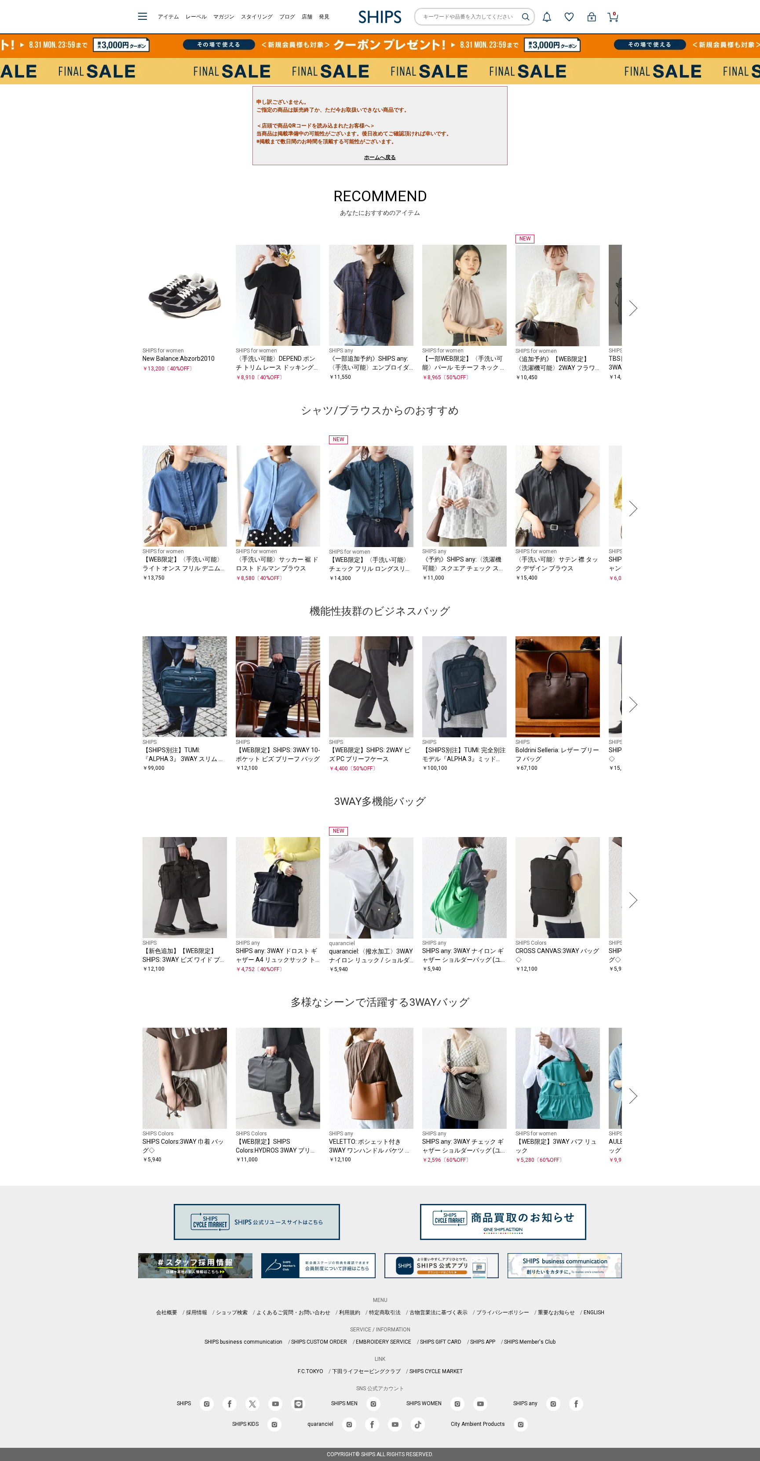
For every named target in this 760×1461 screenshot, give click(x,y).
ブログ (287, 17)
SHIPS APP (482, 1342)
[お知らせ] (546, 16)
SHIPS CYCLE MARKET (436, 1371)
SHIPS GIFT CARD (440, 1342)
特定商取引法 (385, 1312)
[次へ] (631, 308)
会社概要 (166, 1312)
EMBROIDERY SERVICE (383, 1342)
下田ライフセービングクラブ (366, 1371)
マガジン (223, 17)
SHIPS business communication (243, 1342)
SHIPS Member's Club (529, 1342)
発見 (324, 17)
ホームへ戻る (380, 157)
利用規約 (349, 1312)
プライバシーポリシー (502, 1312)
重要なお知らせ (556, 1312)
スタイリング (257, 17)
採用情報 (196, 1312)
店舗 (307, 17)
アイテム (168, 17)
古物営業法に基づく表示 (438, 1312)
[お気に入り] (569, 16)
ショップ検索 (232, 1312)
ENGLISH (594, 1312)
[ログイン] (591, 16)
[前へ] (129, 308)
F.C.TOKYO (310, 1371)
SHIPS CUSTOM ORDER (319, 1342)
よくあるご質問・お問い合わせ (293, 1312)
